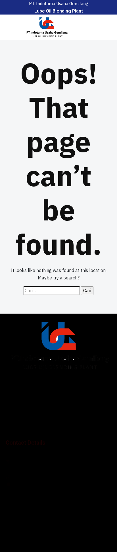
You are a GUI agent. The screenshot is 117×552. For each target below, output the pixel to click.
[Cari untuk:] (52, 290)
